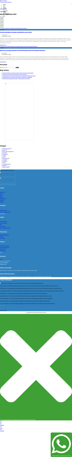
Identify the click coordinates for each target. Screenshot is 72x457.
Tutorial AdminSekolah (4, 247)
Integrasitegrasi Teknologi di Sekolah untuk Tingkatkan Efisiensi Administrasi (18, 75)
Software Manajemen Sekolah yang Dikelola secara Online (16, 32)
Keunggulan (4, 158)
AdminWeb (4, 34)
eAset (1, 195)
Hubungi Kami (6, 13)
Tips (3, 162)
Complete (4, 154)
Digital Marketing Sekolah (5, 227)
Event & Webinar (3, 221)
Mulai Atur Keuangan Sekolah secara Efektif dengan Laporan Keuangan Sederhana (22, 50)
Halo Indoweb (3, 249)
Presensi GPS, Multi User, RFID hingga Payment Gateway (14, 74)
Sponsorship (2, 238)
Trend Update (2, 226)
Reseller (1, 236)
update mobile (5, 167)
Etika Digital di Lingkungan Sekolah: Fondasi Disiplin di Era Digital (16, 78)
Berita (3, 150)
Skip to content (3, 0)
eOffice (1, 193)
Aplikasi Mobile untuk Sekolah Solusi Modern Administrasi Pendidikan (17, 77)
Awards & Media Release (5, 212)
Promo (3, 161)
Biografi (4, 153)
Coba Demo (3, 11)
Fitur (3, 155)
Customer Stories (3, 223)
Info (3, 157)
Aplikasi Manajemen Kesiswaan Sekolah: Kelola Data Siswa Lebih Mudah (17, 73)
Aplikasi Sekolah (5, 148)
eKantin (1, 197)
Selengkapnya (3, 45)
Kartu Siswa (2, 192)
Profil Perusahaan (3, 210)
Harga (4, 7)
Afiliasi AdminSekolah (4, 234)
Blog (4, 16)
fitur (4, 5)
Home (4, 4)
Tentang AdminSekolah (4, 245)
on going (4, 160)
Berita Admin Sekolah (7, 151)
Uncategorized (5, 164)
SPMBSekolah (3, 198)
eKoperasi (2, 200)
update (3, 165)
